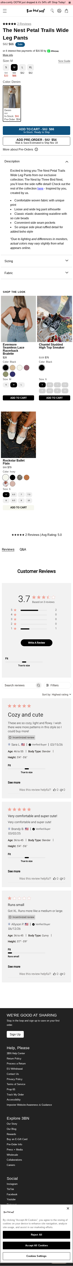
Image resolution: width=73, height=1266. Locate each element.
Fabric (8, 273)
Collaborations (14, 1160)
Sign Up (15, 1034)
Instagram (12, 1184)
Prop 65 (11, 1089)
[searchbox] (18, 685)
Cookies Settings (36, 1256)
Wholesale (12, 1155)
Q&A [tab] (23, 549)
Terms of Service (16, 1084)
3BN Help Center (16, 1053)
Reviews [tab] (8, 549)
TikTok (10, 1189)
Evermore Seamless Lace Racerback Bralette (13, 349)
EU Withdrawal (15, 1069)
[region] (34, 610)
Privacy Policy (14, 1079)
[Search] (52, 10)
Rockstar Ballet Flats (14, 462)
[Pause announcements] (69, 2)
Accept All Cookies (36, 1245)
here (40, 188)
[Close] (68, 1208)
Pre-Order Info (14, 1144)
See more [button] (14, 782)
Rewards (11, 1134)
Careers (11, 1165)
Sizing (8, 261)
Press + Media (15, 1149)
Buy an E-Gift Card (17, 1139)
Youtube (11, 1199)
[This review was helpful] (54, 789)
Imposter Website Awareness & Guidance (29, 1105)
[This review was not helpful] (61, 789)
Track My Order (15, 1094)
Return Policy (14, 1058)
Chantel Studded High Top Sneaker (51, 346)
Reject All (36, 1234)
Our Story (12, 1124)
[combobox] (56, 694)
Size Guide (64, 61)
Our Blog (11, 1129)
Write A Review (36, 642)
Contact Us (13, 1074)
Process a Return (16, 1063)
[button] (3, 11)
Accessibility (14, 1099)
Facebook (12, 1194)
